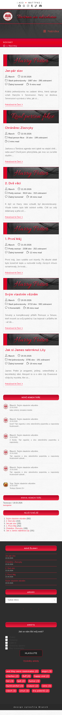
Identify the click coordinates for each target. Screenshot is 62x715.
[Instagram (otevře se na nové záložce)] (28, 6)
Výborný (14, 640)
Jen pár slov (14, 71)
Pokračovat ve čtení (14, 105)
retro (46, 686)
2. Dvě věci (13, 183)
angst (47, 671)
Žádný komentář (15, 84)
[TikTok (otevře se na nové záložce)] (36, 6)
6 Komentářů (14, 308)
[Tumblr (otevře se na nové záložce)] (32, 6)
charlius (12, 676)
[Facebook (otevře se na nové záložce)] (19, 6)
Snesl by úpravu (17, 645)
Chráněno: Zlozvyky (19, 128)
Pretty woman (14, 193)
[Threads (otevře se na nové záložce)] (24, 6)
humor (34, 681)
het (9, 681)
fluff (26, 676)
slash (11, 690)
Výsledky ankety (31, 661)
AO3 (21, 2)
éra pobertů (41, 690)
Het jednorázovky (16, 360)
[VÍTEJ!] (4, 45)
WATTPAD (34, 2)
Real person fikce (16, 137)
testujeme (7, 505)
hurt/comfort (14, 686)
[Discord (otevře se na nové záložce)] (40, 6)
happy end (41, 676)
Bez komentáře (17, 648)
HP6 (21, 681)
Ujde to (13, 642)
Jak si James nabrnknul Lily (25, 350)
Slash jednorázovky (17, 80)
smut (24, 690)
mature (32, 686)
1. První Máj (13, 239)
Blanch (11, 77)
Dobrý (12, 637)
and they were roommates (22, 671)
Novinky (13, 45)
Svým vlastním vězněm (21, 294)
